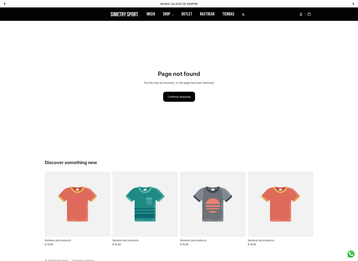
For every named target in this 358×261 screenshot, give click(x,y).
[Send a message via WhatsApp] (351, 254)
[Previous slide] (4, 4)
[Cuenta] (301, 14)
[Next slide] (353, 4)
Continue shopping (179, 96)
